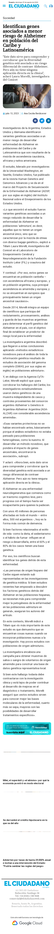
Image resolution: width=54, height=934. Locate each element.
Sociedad (9, 18)
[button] (4, 5)
